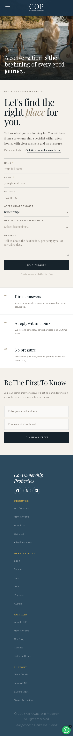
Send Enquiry (36, 265)
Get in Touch (21, 674)
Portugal (19, 595)
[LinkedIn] (36, 490)
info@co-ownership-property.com (44, 150)
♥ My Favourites (23, 542)
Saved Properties (23, 700)
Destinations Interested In (24, 220)
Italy (16, 578)
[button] (36, 227)
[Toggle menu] (8, 8)
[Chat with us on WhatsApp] (66, 730)
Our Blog (19, 533)
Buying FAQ (20, 683)
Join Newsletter (36, 437)
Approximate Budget (18, 206)
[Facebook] (17, 490)
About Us (19, 525)
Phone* (9, 191)
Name (9, 163)
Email (9, 177)
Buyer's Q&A (21, 691)
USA (16, 586)
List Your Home (22, 656)
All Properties (22, 508)
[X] (27, 490)
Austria (18, 603)
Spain (17, 560)
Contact (18, 647)
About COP (20, 622)
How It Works (21, 516)
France (17, 569)
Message (10, 235)
